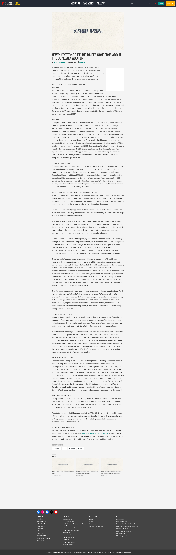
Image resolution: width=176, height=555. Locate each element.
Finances (41, 531)
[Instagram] (42, 512)
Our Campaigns (67, 519)
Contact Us (40, 540)
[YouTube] (56, 512)
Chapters (66, 540)
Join (161, 3)
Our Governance (42, 521)
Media (91, 521)
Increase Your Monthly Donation (126, 524)
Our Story (40, 519)
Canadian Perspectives (96, 526)
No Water (67, 521)
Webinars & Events (68, 544)
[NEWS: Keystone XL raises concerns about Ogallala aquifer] (63, 464)
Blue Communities (69, 542)
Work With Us (41, 536)
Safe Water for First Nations (72, 524)
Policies (40, 533)
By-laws (40, 528)
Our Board (41, 524)
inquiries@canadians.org (124, 552)
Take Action (88, 3)
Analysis (101, 3)
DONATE (170, 3)
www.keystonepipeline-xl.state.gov (94, 433)
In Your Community (69, 537)
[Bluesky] (38, 512)
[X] (51, 512)
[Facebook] (47, 512)
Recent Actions (68, 535)
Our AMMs (41, 526)
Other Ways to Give (122, 536)
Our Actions (66, 532)
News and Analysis (95, 517)
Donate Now (120, 519)
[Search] (150, 3)
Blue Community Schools (71, 530)
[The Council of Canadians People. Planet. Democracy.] (11, 3)
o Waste (72, 521)
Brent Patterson (60, 62)
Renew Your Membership (124, 531)
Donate (118, 517)
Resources (92, 524)
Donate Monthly (121, 521)
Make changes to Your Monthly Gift (127, 526)
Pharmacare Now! (69, 528)
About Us (75, 3)
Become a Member (122, 529)
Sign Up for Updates (43, 538)
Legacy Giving (120, 533)
